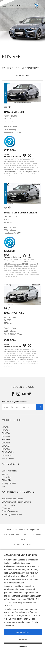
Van (3, 486)
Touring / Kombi (9, 483)
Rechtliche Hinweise (12, 534)
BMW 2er (6, 430)
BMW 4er (6, 436)
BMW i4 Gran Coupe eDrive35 (20, 212)
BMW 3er (6, 433)
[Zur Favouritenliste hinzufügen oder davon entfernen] (9, 106)
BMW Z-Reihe (8, 458)
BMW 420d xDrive (14, 313)
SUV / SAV (6, 480)
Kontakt (23, 539)
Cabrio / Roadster (9, 470)
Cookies (25, 534)
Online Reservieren (10, 511)
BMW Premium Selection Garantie (16, 502)
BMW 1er (5, 427)
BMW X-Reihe (8, 452)
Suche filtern (23, 75)
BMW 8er (6, 449)
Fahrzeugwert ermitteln (12, 514)
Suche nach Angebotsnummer (14, 401)
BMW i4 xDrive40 (14, 111)
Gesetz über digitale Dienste (17, 529)
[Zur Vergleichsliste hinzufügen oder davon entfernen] (5, 106)
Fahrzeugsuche (8, 505)
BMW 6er (6, 442)
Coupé (5, 474)
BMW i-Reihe (7, 455)
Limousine (6, 477)
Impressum (34, 529)
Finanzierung (7, 508)
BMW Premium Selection (12, 498)
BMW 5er (6, 439)
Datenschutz (36, 534)
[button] (4, 5)
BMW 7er (6, 446)
